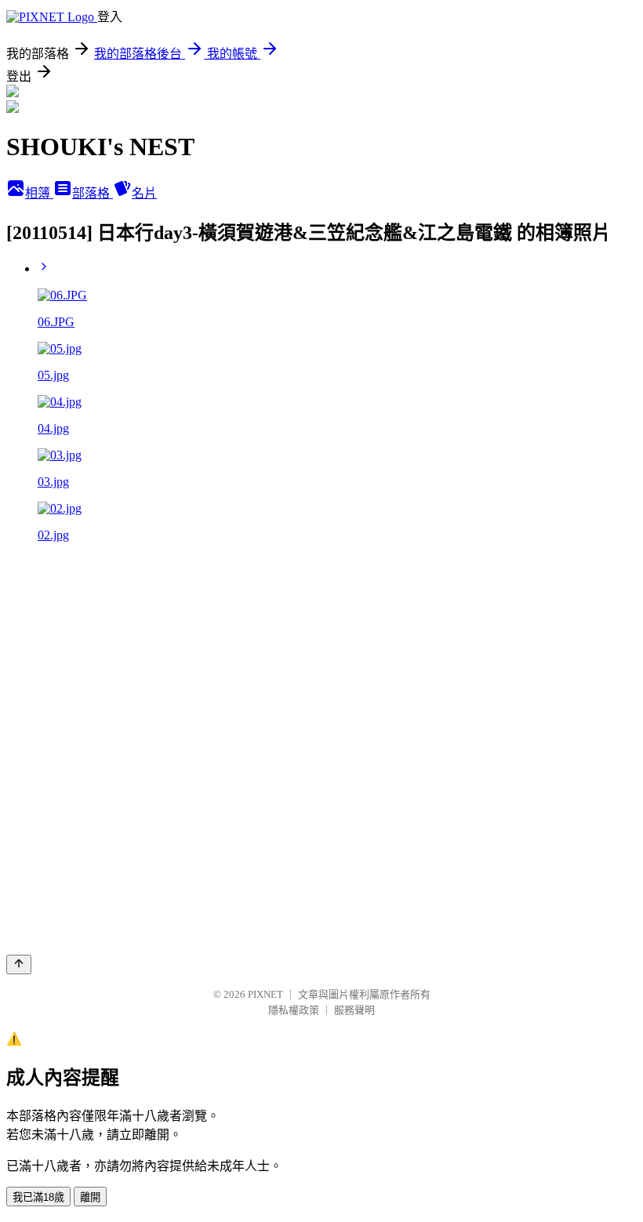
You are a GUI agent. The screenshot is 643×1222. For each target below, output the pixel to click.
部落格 (92, 193)
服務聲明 (354, 1010)
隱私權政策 (293, 1010)
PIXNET (265, 994)
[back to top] (18, 964)
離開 (90, 1197)
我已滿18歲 (38, 1197)
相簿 (39, 193)
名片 (144, 193)
